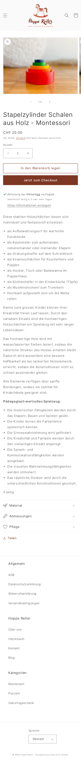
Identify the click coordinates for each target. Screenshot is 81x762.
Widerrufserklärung (22, 593)
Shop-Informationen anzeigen (29, 205)
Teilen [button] (12, 538)
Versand (20, 138)
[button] (5, 15)
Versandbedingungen (24, 603)
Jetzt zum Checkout (41, 180)
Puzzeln (14, 693)
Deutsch (38, 739)
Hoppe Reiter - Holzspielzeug (35, 755)
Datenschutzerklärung (24, 584)
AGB (11, 575)
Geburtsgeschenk (21, 703)
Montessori (16, 684)
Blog (11, 657)
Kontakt (14, 648)
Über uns (15, 629)
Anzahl (7, 144)
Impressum (16, 639)
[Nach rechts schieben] (49, 101)
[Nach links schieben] (31, 101)
